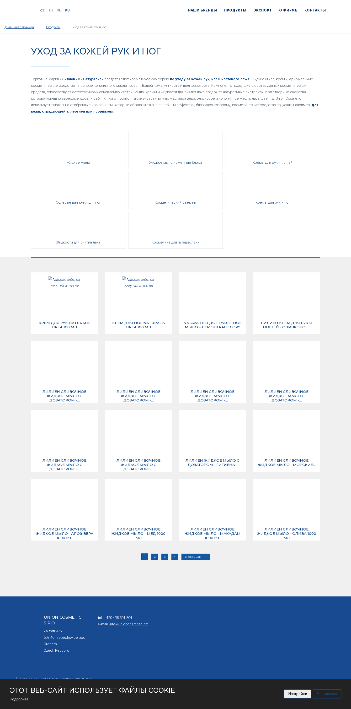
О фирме (288, 10)
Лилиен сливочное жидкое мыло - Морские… (287, 462)
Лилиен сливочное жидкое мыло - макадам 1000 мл (212, 533)
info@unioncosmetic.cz (128, 624)
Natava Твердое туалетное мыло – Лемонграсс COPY (212, 325)
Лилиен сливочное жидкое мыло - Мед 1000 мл (138, 533)
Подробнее (19, 699)
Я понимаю (327, 694)
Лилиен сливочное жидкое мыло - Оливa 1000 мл (286, 533)
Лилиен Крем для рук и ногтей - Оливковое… (286, 325)
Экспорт (263, 10)
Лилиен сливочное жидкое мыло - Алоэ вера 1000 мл (64, 533)
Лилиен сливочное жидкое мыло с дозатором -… (64, 396)
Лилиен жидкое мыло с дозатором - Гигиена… (212, 462)
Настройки (297, 694)
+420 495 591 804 (118, 618)
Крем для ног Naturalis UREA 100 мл (138, 325)
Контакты (315, 10)
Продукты (235, 10)
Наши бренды (202, 10)
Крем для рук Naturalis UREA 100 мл (64, 325)
